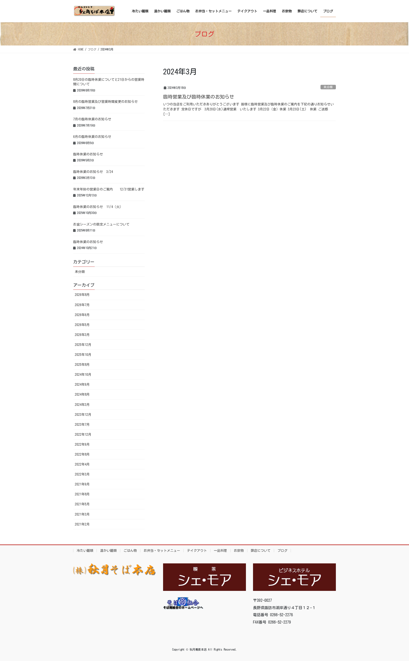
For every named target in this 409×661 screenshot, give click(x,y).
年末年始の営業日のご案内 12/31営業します (108, 189)
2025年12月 (83, 344)
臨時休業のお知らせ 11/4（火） (98, 206)
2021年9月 (82, 484)
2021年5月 (82, 504)
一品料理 (220, 550)
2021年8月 (82, 494)
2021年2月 (82, 524)
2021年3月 (82, 514)
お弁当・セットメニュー (162, 550)
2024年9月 (82, 384)
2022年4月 (82, 464)
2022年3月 (82, 474)
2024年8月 (82, 394)
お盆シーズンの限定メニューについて (101, 224)
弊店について (261, 550)
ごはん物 (130, 550)
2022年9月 (82, 444)
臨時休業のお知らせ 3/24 (93, 171)
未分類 (328, 87)
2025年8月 (82, 364)
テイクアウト (197, 550)
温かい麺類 (108, 550)
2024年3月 (82, 404)
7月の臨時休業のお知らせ (92, 119)
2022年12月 (83, 434)
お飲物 (239, 550)
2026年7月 (82, 305)
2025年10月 (83, 354)
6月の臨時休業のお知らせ (92, 136)
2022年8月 (82, 454)
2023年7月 (82, 424)
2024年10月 (83, 374)
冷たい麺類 (85, 550)
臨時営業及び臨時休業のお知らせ (198, 96)
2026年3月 (82, 334)
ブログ (282, 550)
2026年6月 (82, 315)
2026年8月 (82, 294)
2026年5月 (82, 324)
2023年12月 (83, 414)
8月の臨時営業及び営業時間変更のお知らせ (105, 101)
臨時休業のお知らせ (88, 154)
